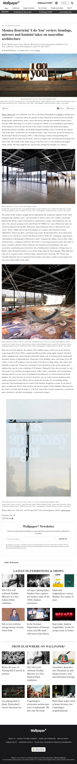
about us (11, 739)
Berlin (60, 114)
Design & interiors (28, 8)
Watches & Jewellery (57, 8)
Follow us (61, 108)
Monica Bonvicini (8, 114)
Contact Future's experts (27, 739)
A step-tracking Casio (65, 12)
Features (37, 50)
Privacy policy (63, 739)
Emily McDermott (10, 50)
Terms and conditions (47, 739)
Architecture (16, 8)
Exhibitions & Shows (14, 25)
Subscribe (64, 3)
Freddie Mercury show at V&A (23, 12)
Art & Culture (42, 8)
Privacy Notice (59, 545)
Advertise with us (26, 742)
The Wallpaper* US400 (45, 12)
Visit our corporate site (60, 758)
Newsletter (71, 108)
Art (3, 25)
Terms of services (28, 545)
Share (6, 108)
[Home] (6, 8)
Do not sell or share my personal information (52, 742)
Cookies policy (11, 742)
